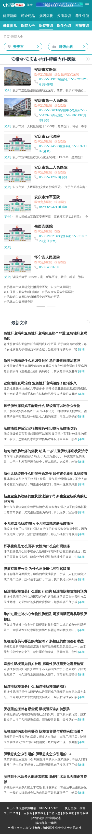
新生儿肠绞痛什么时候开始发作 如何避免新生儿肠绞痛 (45, 473)
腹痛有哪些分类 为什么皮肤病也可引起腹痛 (37, 569)
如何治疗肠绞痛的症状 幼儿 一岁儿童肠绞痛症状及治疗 (46, 451)
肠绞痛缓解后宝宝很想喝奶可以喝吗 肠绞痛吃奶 (40, 428)
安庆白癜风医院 (61, 287)
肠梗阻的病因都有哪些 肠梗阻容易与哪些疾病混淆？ (44, 731)
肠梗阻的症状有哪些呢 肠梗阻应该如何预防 (37, 709)
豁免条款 (82, 813)
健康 (30, 5)
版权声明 (68, 813)
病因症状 (46, 16)
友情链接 (38, 818)
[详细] (81, 349)
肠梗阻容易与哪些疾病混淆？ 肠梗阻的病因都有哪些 (44, 641)
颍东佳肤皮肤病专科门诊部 (21, 292)
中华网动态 (53, 818)
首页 (7, 36)
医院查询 (46, 26)
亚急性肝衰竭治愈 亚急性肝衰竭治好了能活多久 (40, 383)
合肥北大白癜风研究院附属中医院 (26, 287)
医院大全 (28, 26)
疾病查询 (82, 26)
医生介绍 (64, 26)
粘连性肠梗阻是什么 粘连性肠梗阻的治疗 (35, 686)
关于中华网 (11, 813)
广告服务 (26, 813)
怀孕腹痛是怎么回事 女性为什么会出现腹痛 (37, 546)
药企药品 (28, 16)
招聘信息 (54, 813)
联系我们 (40, 813)
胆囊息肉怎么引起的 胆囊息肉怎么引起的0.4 (37, 754)
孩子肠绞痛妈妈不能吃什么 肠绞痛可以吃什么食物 (42, 406)
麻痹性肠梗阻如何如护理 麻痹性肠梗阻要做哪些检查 (44, 664)
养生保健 (82, 16)
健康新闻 (10, 16)
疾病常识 (64, 16)
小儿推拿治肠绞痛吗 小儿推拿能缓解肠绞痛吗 (38, 523)
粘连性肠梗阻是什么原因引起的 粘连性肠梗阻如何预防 (45, 591)
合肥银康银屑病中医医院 (58, 292)
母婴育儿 (10, 26)
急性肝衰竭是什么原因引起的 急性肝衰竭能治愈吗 (42, 360)
